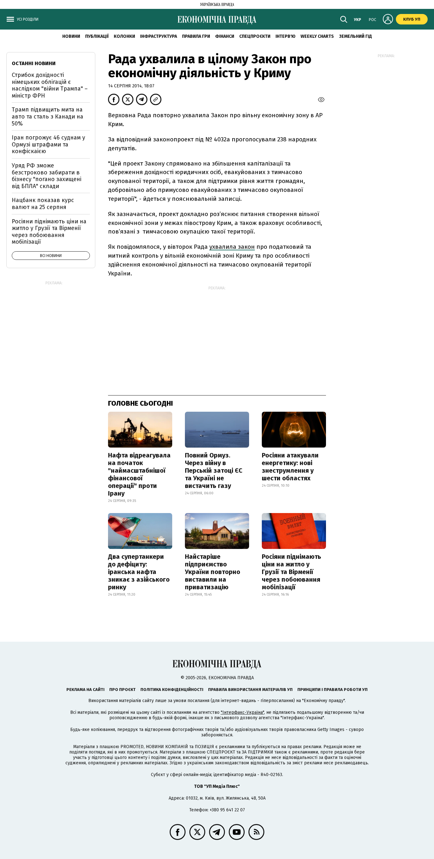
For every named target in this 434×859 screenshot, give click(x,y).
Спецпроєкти (254, 36)
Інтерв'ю (285, 36)
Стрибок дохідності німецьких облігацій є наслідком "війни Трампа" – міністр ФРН (50, 85)
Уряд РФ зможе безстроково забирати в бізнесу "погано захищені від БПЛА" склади (46, 176)
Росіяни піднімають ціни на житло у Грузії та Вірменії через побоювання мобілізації (291, 572)
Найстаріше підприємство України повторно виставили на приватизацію (212, 572)
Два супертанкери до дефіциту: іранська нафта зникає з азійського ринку (139, 572)
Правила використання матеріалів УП (250, 689)
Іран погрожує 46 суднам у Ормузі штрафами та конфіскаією (48, 144)
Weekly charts (317, 36)
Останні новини (34, 63)
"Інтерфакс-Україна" (242, 712)
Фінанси (224, 36)
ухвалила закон (232, 246)
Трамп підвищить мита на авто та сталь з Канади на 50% (47, 116)
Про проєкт (122, 689)
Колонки (124, 36)
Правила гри (196, 36)
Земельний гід (355, 36)
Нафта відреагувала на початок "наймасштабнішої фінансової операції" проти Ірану (139, 474)
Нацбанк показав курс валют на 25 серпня (43, 204)
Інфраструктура (158, 36)
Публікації (97, 36)
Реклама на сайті (85, 689)
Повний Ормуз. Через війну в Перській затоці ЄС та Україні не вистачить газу (213, 470)
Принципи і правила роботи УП (332, 689)
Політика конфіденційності (171, 689)
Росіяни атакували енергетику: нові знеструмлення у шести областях (290, 466)
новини (71, 36)
